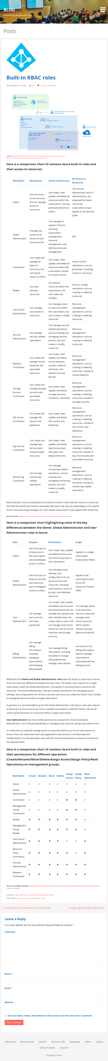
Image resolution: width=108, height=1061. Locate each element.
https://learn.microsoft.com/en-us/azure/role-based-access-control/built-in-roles (45, 516)
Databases (75, 1041)
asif (33, 85)
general (40, 895)
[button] (104, 6)
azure (19, 898)
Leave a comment (48, 85)
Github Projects (47, 1047)
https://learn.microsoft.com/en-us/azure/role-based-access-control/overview (26, 158)
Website (9, 1002)
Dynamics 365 (58, 1041)
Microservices (27, 1041)
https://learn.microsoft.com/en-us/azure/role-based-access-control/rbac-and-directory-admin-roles (39, 156)
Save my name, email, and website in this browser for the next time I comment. (50, 1016)
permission (35, 898)
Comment (10, 931)
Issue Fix (64, 1047)
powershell (49, 895)
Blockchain (10, 1041)
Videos (88, 1041)
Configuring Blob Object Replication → (88, 907)
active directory (21, 895)
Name (9, 973)
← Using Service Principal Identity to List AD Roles (26, 907)
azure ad (32, 895)
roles (43, 898)
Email (8, 988)
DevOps (42, 1041)
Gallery (99, 1041)
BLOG (9, 10)
